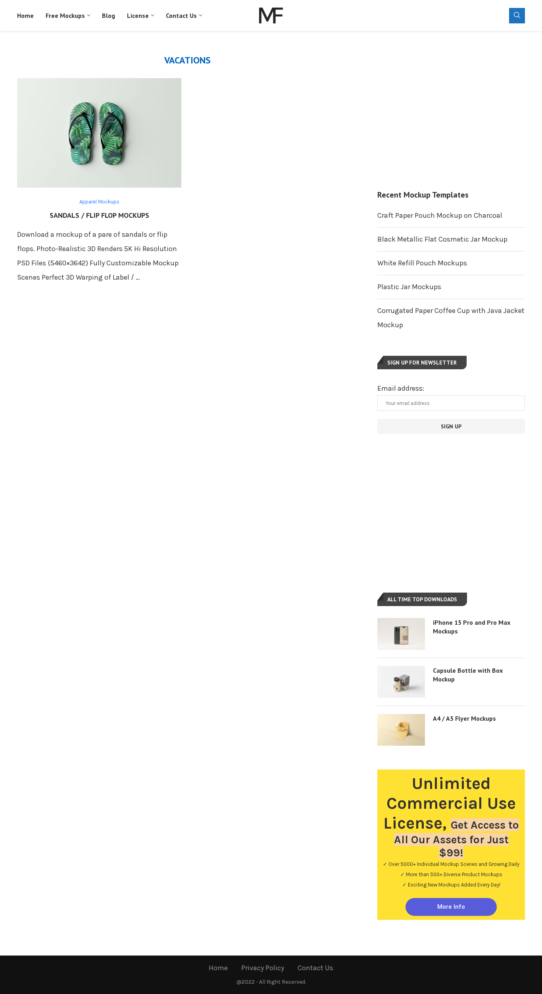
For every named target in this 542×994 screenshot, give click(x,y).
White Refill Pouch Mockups (422, 263)
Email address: (400, 388)
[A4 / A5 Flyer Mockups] (401, 730)
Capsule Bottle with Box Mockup (468, 674)
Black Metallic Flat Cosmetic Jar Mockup (442, 239)
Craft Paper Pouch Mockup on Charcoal (439, 215)
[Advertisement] (451, 110)
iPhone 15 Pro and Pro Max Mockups (471, 626)
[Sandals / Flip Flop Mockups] (99, 133)
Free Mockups (65, 15)
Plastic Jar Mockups (409, 286)
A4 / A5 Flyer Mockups (464, 718)
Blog (108, 15)
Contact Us (181, 15)
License (138, 15)
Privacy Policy (262, 967)
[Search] (517, 15)
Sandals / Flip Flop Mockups (99, 215)
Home (25, 15)
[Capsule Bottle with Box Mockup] (401, 682)
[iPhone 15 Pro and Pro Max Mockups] (401, 634)
